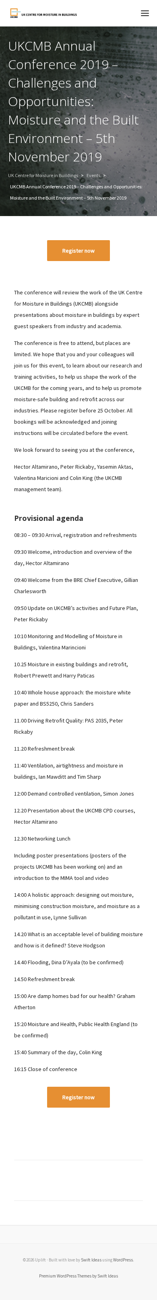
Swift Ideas (91, 1260)
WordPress (123, 1260)
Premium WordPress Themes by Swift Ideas (78, 1276)
